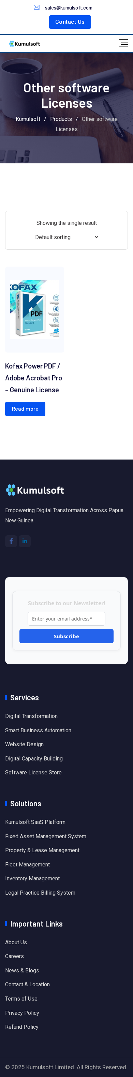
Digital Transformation (31, 716)
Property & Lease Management (42, 850)
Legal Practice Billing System (40, 893)
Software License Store (33, 772)
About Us (16, 942)
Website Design (24, 744)
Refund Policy (22, 1027)
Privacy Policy (22, 1013)
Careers (14, 956)
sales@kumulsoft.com (68, 7)
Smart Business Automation (38, 730)
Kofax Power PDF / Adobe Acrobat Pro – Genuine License (33, 378)
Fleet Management (27, 864)
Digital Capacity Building (34, 758)
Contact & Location (27, 984)
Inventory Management (32, 878)
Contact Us (70, 22)
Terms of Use (21, 998)
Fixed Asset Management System (45, 836)
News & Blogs (22, 970)
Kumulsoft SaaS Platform (35, 822)
